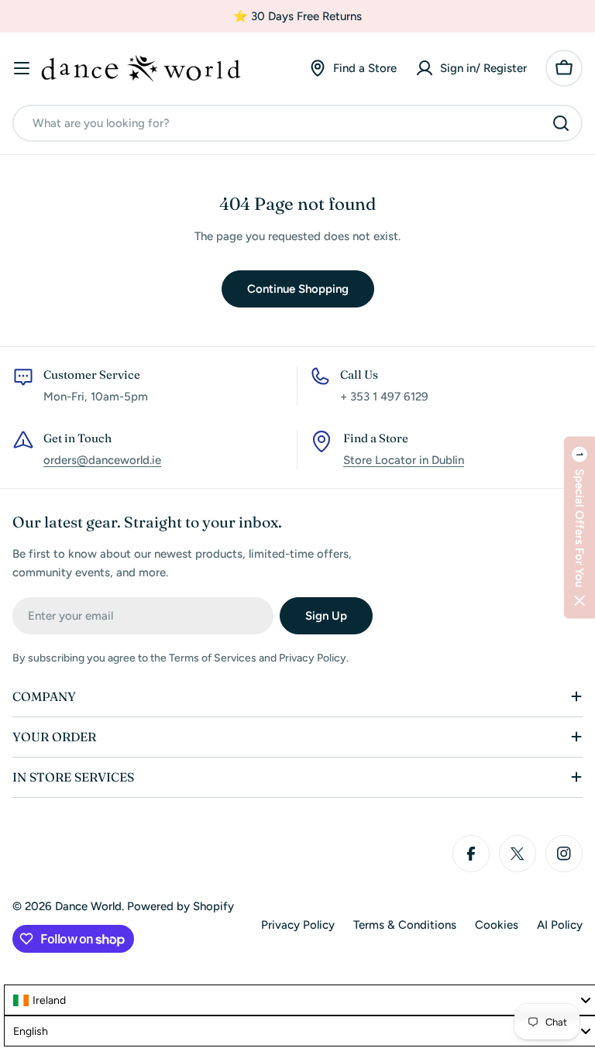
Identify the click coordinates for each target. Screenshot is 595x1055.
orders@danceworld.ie (102, 460)
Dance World (88, 906)
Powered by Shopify (180, 906)
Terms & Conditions (404, 925)
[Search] (561, 123)
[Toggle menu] (21, 68)
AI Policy (560, 925)
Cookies (496, 925)
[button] (579, 528)
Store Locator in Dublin (403, 460)
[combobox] (297, 123)
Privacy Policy (298, 925)
